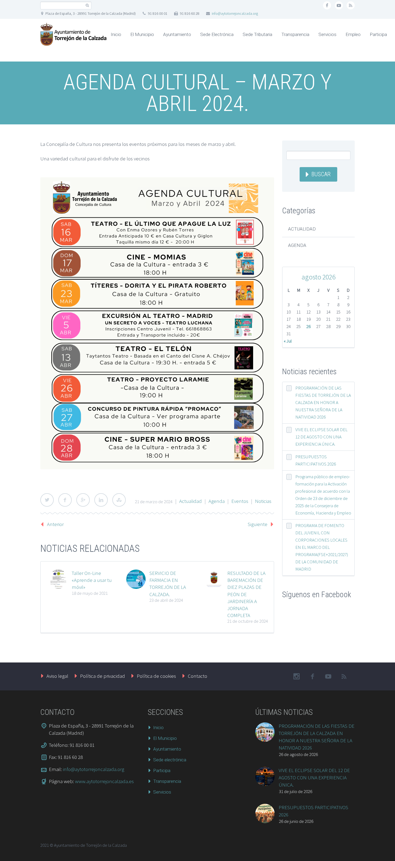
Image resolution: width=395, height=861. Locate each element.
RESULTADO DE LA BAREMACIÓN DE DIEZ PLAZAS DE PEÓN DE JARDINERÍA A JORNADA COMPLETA (246, 594)
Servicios (327, 34)
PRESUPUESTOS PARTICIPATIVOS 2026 (315, 460)
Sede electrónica (169, 759)
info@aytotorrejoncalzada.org (235, 13)
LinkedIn (101, 500)
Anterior (55, 524)
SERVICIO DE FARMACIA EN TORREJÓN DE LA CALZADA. (167, 583)
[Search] (87, 5)
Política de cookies (156, 676)
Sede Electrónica (217, 34)
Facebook (65, 500)
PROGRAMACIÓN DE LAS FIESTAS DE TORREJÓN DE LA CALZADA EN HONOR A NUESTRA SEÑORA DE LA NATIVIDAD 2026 (323, 402)
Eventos (239, 501)
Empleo (353, 34)
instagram (296, 676)
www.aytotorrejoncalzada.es (104, 781)
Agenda (217, 501)
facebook (327, 5)
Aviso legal (57, 676)
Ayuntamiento (177, 34)
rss (351, 5)
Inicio (116, 34)
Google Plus (83, 500)
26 (308, 326)
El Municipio (142, 34)
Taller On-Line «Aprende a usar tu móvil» (92, 580)
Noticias (263, 501)
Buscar (321, 174)
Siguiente (257, 524)
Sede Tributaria (257, 34)
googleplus (339, 5)
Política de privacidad (102, 676)
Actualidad (190, 501)
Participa (378, 34)
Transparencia (295, 34)
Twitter (47, 500)
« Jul (288, 341)
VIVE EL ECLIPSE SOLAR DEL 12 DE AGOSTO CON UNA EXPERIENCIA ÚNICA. (321, 437)
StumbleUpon (119, 500)
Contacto (197, 676)
